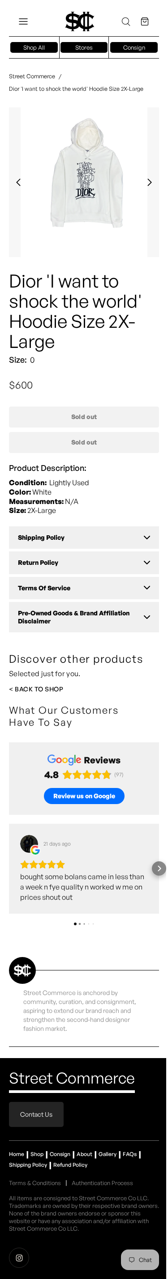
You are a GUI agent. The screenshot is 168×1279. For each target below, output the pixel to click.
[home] (79, 21)
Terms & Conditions (35, 1182)
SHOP (54, 689)
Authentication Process (102, 1182)
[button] (23, 21)
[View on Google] (29, 844)
